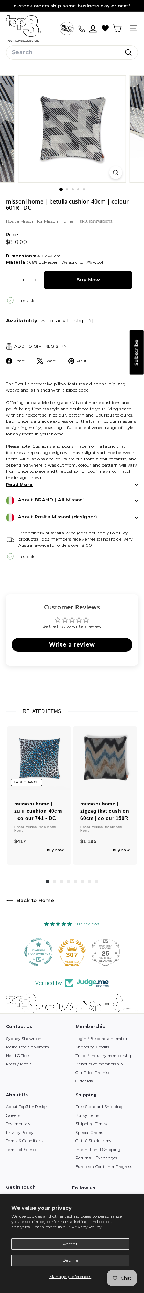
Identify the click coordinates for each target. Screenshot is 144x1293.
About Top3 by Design (27, 1106)
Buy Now (88, 280)
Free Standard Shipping (99, 1106)
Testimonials (18, 1123)
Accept (70, 1243)
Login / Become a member (101, 1038)
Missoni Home (58, 221)
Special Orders (89, 1132)
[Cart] (117, 28)
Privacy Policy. (87, 1226)
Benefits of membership (99, 1064)
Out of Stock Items (93, 1140)
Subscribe (136, 352)
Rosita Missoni (21, 221)
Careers (13, 1115)
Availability (50, 320)
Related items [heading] (42, 711)
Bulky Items (87, 1115)
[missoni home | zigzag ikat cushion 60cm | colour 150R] (105, 758)
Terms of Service (22, 1149)
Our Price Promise (92, 1072)
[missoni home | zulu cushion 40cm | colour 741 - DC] (39, 758)
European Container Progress (103, 1166)
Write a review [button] (72, 644)
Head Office (17, 1055)
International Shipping (98, 1149)
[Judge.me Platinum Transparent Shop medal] (38, 952)
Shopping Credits (92, 1047)
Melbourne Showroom (27, 1047)
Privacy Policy (19, 1132)
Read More (19, 484)
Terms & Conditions (24, 1140)
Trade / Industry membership (103, 1055)
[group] (39, 795)
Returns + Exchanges (96, 1157)
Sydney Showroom (24, 1038)
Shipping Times (91, 1123)
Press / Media (19, 1064)
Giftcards (84, 1081)
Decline (70, 1260)
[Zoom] (115, 172)
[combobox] (72, 52)
